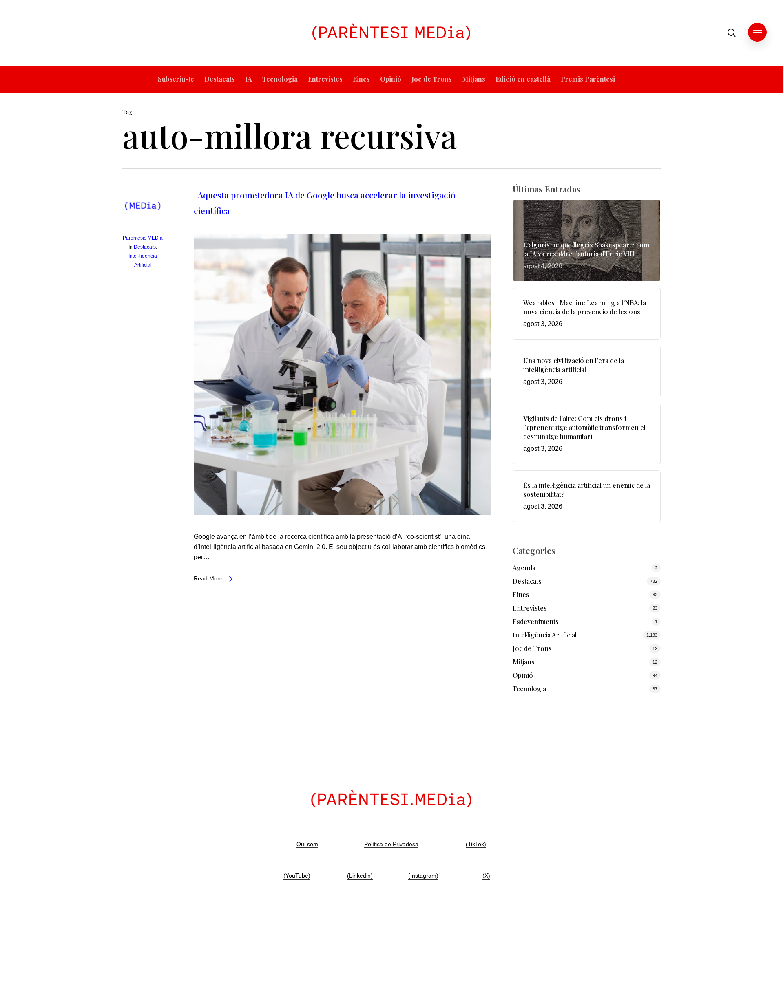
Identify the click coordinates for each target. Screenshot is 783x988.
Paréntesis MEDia (143, 238)
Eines (521, 594)
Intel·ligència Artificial (545, 635)
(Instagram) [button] (423, 875)
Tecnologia (529, 688)
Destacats (145, 247)
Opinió (523, 675)
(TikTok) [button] (476, 844)
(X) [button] (486, 875)
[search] (732, 33)
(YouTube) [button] (296, 875)
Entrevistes (530, 608)
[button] (757, 33)
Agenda (524, 567)
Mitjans (524, 661)
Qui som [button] (307, 844)
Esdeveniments (536, 621)
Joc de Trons (532, 648)
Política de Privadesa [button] (391, 844)
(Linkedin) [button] (360, 875)
